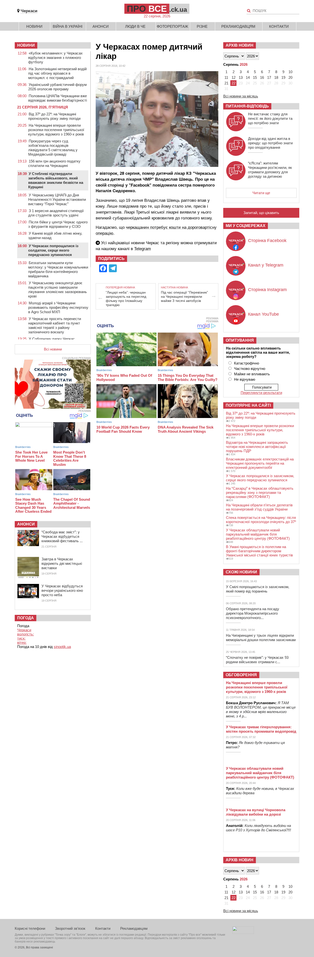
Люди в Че (135, 26)
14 (248, 77)
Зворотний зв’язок (70, 928)
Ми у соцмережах (245, 226)
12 (234, 77)
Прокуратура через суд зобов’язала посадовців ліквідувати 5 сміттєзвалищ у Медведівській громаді (53, 147)
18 (276, 77)
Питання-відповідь (247, 106)
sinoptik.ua (62, 647)
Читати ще (261, 193)
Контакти (279, 26)
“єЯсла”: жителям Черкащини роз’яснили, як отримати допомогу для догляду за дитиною (270, 169)
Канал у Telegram (265, 265)
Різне (202, 26)
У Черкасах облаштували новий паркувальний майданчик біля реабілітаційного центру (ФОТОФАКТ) (258, 534)
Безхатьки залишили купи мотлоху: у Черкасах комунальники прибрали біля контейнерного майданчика (58, 269)
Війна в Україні (67, 26)
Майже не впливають (252, 374)
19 (283, 77)
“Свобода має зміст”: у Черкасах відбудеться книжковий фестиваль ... (62, 536)
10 (290, 72)
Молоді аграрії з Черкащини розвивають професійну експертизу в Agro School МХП (58, 307)
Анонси (100, 26)
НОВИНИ (26, 45)
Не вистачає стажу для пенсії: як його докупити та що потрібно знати (270, 118)
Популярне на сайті (248, 405)
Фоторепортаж (172, 26)
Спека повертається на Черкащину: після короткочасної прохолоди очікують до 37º (261, 519)
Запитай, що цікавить (261, 213)
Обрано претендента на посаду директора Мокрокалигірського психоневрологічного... (252, 613)
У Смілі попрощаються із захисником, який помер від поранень (257, 589)
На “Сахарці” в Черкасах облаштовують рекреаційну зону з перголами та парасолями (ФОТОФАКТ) (259, 492)
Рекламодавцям (238, 26)
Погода (25, 618)
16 (262, 77)
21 (226, 83)
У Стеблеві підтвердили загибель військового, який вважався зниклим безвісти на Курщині (55, 180)
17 (269, 77)
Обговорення (241, 675)
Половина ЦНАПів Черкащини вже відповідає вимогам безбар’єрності (57, 98)
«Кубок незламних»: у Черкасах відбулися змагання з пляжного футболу (55, 57)
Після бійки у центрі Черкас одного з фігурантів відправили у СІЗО (58, 224)
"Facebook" (140, 185)
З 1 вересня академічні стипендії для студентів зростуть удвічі (56, 213)
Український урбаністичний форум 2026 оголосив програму (57, 86)
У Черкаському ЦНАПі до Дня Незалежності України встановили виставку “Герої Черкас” (57, 199)
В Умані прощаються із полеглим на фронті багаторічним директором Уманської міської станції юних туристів (259, 551)
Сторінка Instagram (267, 289)
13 (241, 77)
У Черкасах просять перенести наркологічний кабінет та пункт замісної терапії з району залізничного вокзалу (54, 325)
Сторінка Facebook (267, 240)
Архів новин (239, 45)
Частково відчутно (249, 368)
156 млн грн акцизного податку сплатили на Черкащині (54, 163)
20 (290, 77)
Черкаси (29, 11)
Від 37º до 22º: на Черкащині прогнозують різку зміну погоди (54, 116)
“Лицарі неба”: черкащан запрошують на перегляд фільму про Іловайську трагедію (126, 298)
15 (255, 77)
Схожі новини (241, 572)
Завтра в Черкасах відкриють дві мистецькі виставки (61, 563)
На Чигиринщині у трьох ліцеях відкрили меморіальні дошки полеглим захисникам (261, 637)
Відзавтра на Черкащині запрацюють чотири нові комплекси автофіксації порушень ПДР (257, 446)
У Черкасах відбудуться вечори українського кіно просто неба (62, 590)
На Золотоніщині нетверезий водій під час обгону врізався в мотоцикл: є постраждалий (57, 73)
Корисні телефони (30, 928)
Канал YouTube (263, 314)
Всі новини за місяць (240, 96)
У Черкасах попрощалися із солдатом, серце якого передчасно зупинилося (53, 250)
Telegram (142, 248)
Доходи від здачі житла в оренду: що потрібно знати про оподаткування (270, 142)
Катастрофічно (246, 363)
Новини (34, 26)
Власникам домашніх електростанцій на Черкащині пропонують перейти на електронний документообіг (260, 463)
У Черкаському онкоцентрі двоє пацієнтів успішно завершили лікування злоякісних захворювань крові (57, 289)
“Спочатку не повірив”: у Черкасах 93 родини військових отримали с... (257, 659)
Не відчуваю (244, 379)
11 (226, 77)
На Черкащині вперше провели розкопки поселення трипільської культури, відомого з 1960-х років (56, 129)
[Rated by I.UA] (243, 932)
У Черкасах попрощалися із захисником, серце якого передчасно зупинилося (260, 478)
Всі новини (53, 349)
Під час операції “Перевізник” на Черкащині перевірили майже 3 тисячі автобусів (184, 296)
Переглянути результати (261, 393)
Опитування (240, 340)
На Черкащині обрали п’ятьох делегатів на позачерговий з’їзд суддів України (259, 507)
